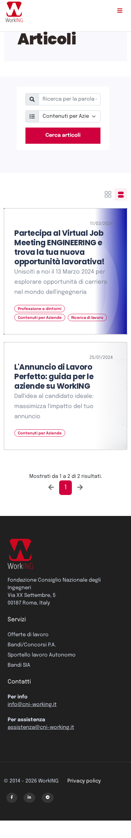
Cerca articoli (62, 135)
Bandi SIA (19, 665)
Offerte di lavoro (28, 634)
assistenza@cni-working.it (41, 727)
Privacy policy (84, 781)
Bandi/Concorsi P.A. (32, 645)
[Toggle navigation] (119, 12)
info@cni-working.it (32, 704)
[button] (11, 798)
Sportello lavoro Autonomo (42, 655)
